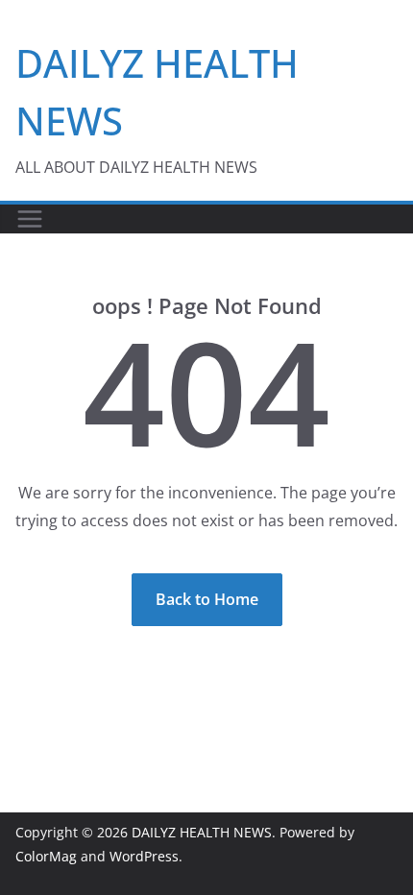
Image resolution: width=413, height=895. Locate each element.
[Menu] (29, 219)
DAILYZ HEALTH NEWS (202, 832)
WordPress (144, 856)
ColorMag (46, 856)
